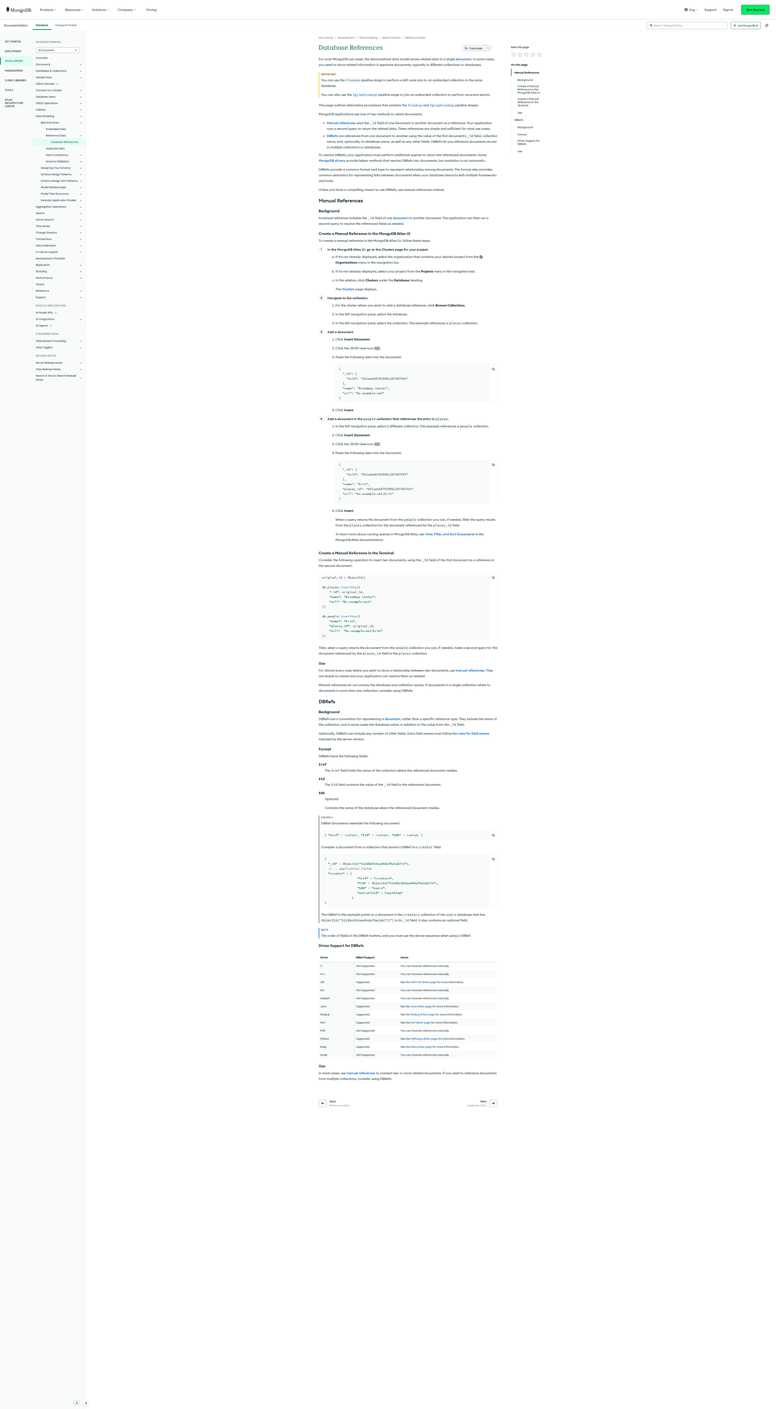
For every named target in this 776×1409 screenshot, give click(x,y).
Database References (64, 142)
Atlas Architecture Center (14, 103)
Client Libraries (15, 80)
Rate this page (520, 47)
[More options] (488, 48)
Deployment (13, 51)
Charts (40, 284)
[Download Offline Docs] (77, 1402)
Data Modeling (369, 37)
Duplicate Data (55, 148)
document (463, 59)
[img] (513, 54)
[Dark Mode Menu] (767, 25)
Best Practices (392, 37)
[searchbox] (687, 25)
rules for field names (473, 733)
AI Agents (42, 325)
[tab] (42, 24)
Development (346, 37)
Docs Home (326, 37)
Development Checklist (50, 258)
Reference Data (415, 37)
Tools (9, 90)
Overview (42, 57)
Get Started (755, 10)
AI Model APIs (44, 312)
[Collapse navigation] (86, 1402)
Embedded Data (56, 129)
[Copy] (493, 369)
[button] (691, 9)
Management (14, 70)
